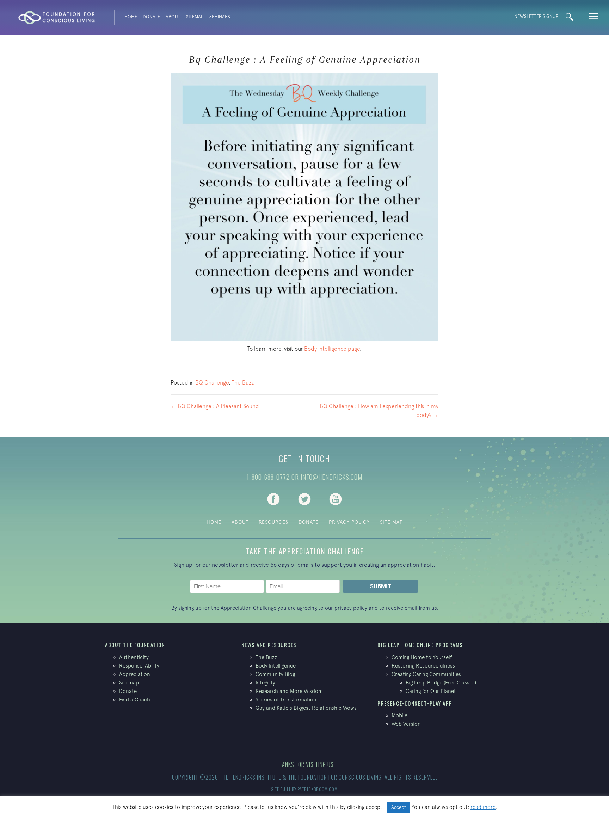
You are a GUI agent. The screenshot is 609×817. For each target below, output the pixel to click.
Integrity (265, 683)
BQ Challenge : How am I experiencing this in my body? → (379, 410)
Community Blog (275, 674)
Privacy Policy (349, 522)
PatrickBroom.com (317, 789)
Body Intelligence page (332, 348)
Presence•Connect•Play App (415, 703)
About (173, 16)
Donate (151, 16)
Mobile (399, 715)
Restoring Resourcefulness (423, 666)
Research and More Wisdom (289, 691)
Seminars (219, 16)
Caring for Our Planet (431, 691)
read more (483, 807)
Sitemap (195, 16)
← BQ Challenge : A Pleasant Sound (215, 406)
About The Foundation (135, 645)
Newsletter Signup (536, 16)
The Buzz (243, 382)
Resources (273, 522)
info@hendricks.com (331, 476)
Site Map (391, 522)
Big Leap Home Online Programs (420, 645)
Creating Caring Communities (426, 674)
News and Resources (269, 645)
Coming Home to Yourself (422, 657)
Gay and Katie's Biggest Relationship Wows (306, 708)
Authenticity (134, 657)
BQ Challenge (212, 382)
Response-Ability (139, 666)
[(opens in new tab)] (273, 498)
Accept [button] (398, 807)
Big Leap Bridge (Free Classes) (441, 683)
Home (130, 16)
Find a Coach (134, 699)
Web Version (406, 724)
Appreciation (134, 674)
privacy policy (350, 608)
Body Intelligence (276, 666)
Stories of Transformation (286, 699)
